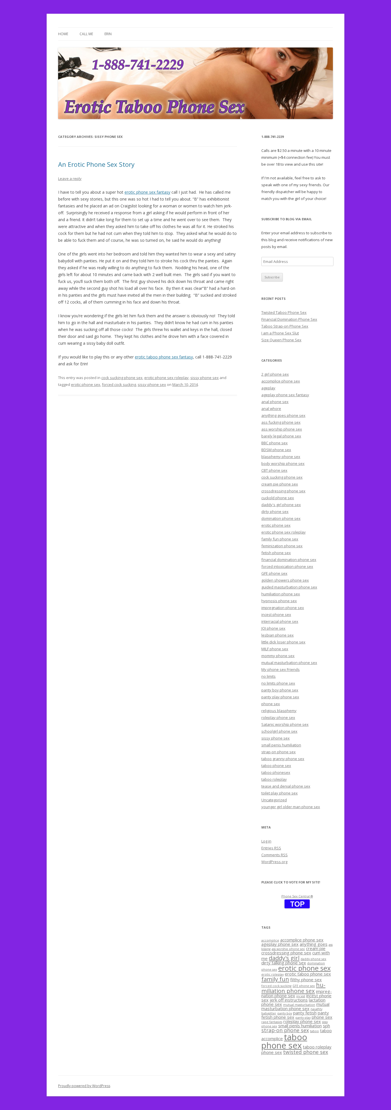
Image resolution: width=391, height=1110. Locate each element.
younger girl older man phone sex (290, 806)
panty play (303, 1018)
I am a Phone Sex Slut (280, 333)
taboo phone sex (276, 765)
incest (300, 996)
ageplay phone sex (280, 944)
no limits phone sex (278, 683)
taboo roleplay (274, 779)
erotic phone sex (85, 384)
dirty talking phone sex (283, 963)
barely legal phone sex (281, 436)
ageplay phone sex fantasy (285, 394)
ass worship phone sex (281, 429)
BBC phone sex (274, 442)
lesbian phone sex (277, 635)
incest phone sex (276, 614)
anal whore (271, 408)
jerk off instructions (289, 1000)
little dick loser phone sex (283, 642)
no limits (268, 676)
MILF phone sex (274, 648)
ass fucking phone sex (281, 422)
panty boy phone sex (279, 690)
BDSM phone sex (276, 449)
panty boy (284, 1013)
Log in (266, 841)
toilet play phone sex (279, 793)
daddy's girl (284, 958)
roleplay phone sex (278, 717)
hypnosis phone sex (279, 600)
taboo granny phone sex (282, 758)
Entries (271, 848)
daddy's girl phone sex (281, 504)
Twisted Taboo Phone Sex (284, 312)
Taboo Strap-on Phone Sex (284, 326)
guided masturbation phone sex (289, 587)
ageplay (268, 388)
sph (326, 1025)
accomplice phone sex (280, 381)
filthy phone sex (306, 979)
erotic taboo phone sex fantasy (164, 357)
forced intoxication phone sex (287, 566)
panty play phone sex (280, 696)
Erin (108, 33)
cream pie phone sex (279, 484)
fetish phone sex (276, 552)
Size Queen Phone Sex (281, 339)
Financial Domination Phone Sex (289, 319)
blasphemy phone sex (280, 456)
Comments (274, 854)
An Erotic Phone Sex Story (96, 164)
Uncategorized (274, 799)
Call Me (86, 33)
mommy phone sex (278, 655)
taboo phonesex (275, 772)
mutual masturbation (299, 1005)
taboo (314, 1031)
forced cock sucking (119, 384)
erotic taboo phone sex (308, 974)
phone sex (270, 703)
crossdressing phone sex (283, 490)
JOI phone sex (273, 628)
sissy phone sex (204, 377)
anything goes (313, 944)
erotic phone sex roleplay (166, 377)
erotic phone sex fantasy (147, 192)
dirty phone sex (275, 511)
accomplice (270, 940)
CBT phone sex (274, 470)
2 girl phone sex (275, 374)
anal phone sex (275, 401)
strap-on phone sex (278, 751)
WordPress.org (274, 861)
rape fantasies (271, 1022)
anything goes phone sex (283, 415)
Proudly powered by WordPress (84, 1085)
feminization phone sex (282, 545)
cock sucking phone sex (122, 377)
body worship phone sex (283, 463)
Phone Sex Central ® (297, 896)
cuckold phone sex (277, 497)
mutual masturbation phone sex (289, 662)
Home (63, 33)
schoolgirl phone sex (279, 731)
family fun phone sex (279, 539)
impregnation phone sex (282, 607)
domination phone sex (281, 518)
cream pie (315, 948)
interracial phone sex (279, 621)
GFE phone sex (274, 573)
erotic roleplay (272, 974)
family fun (275, 979)
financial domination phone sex (288, 559)
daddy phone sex (313, 959)
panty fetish (305, 1013)
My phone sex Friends (280, 669)
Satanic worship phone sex (285, 724)
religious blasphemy (279, 710)
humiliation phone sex (280, 593)
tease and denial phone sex (285, 786)
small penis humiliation (281, 745)
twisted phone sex (305, 1051)
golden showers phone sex (285, 580)
